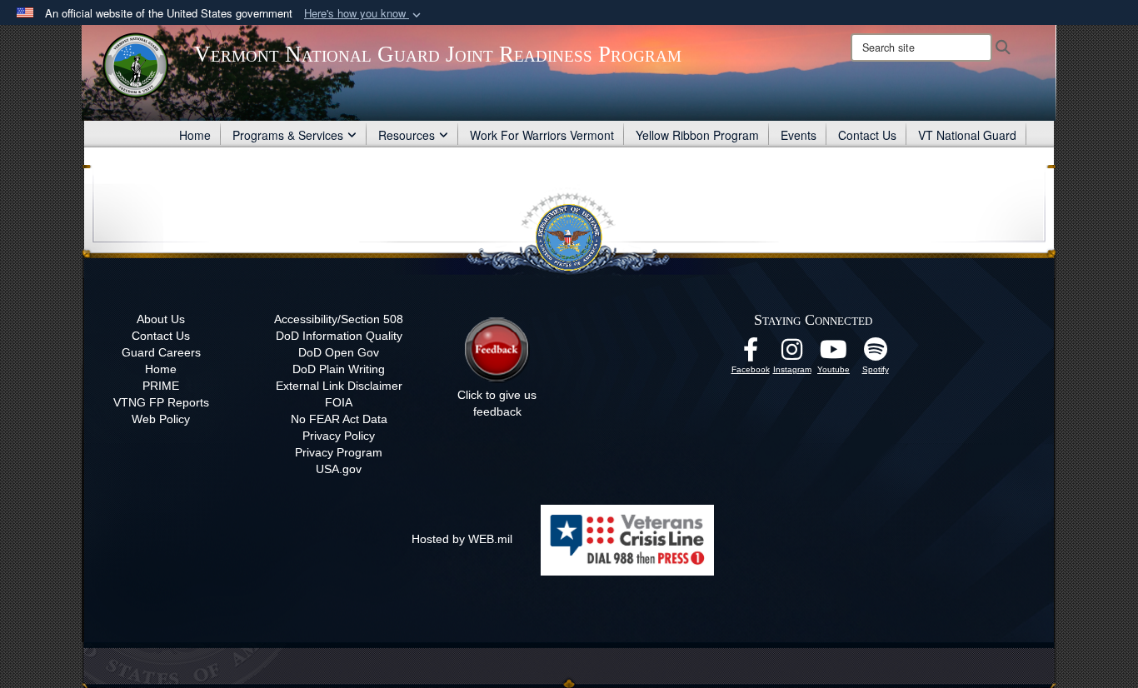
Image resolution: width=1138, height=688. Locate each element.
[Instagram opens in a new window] (792, 354)
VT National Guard (967, 135)
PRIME (160, 385)
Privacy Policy (338, 435)
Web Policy (161, 419)
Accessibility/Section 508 (338, 319)
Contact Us (867, 135)
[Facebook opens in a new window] (750, 354)
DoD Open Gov (338, 352)
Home (195, 135)
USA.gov (339, 469)
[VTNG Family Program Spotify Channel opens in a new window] (875, 354)
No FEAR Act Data (339, 419)
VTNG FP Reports (161, 402)
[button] (364, 13)
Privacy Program (338, 452)
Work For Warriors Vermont (542, 135)
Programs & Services (287, 135)
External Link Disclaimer (339, 385)
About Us (161, 319)
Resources (406, 135)
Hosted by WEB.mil (462, 539)
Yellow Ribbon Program (697, 135)
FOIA (338, 402)
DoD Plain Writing (338, 369)
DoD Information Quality (339, 335)
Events (798, 135)
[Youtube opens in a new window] (834, 354)
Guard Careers (161, 352)
